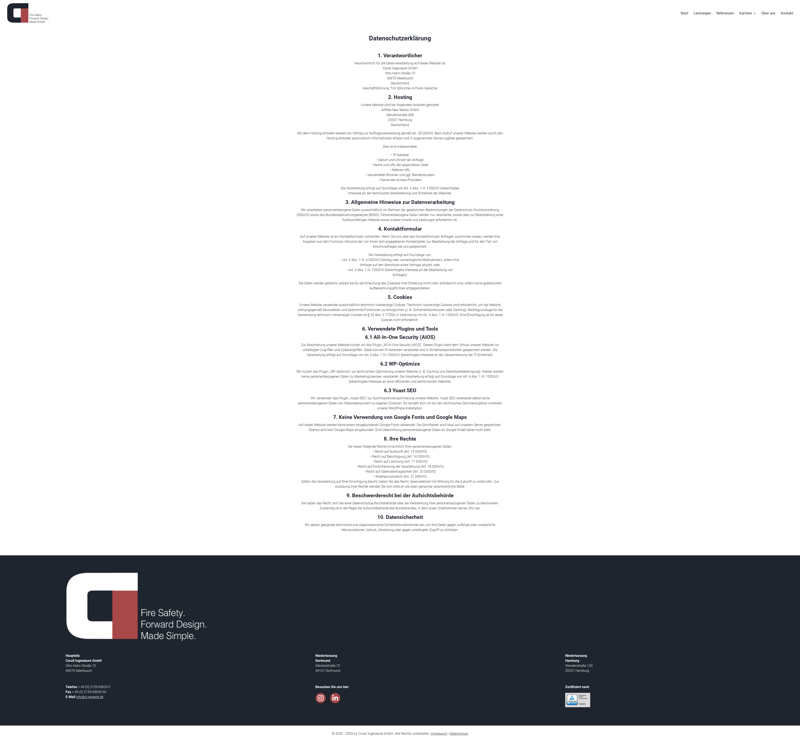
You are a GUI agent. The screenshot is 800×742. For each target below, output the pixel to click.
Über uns (768, 13)
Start (684, 13)
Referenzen (725, 13)
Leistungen (702, 13)
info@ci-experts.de (89, 697)
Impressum (439, 734)
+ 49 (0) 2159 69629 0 (93, 687)
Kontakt (787, 13)
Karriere (745, 13)
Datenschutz (459, 734)
